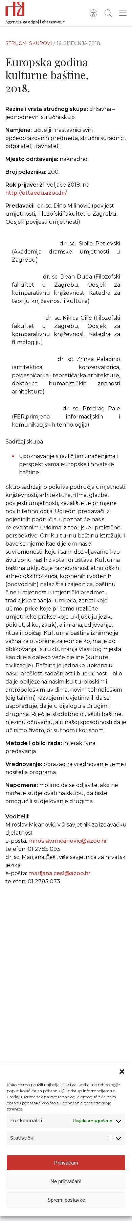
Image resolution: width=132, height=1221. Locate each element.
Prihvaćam (66, 1163)
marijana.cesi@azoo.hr (59, 873)
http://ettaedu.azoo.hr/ (36, 193)
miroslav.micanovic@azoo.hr (67, 841)
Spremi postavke (66, 1200)
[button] (121, 1071)
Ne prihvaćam (66, 1181)
